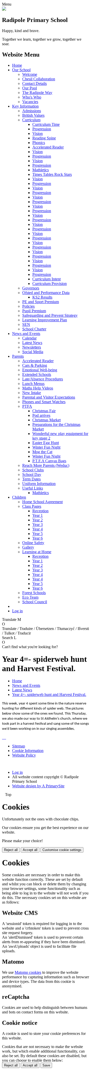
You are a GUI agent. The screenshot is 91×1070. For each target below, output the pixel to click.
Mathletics (40, 170)
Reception (40, 511)
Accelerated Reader (48, 147)
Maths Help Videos (37, 388)
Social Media (32, 352)
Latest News (32, 343)
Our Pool (29, 88)
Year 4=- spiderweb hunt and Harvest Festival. (49, 694)
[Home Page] (4, 9)
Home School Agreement (42, 502)
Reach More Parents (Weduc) (45, 465)
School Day (31, 474)
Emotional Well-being (39, 370)
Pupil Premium (34, 311)
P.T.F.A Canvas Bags (49, 461)
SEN (26, 324)
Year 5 (37, 533)
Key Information (25, 106)
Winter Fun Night (46, 447)
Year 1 (37, 515)
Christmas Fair (44, 411)
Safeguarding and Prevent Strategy (50, 315)
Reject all (11, 850)
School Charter (34, 329)
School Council (34, 602)
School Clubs (33, 470)
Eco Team (30, 597)
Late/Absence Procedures (42, 379)
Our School (21, 70)
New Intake (31, 393)
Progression (41, 129)
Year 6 (37, 538)
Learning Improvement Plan (44, 320)
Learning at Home (36, 552)
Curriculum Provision (49, 283)
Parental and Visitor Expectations (48, 397)
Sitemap (18, 746)
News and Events (26, 333)
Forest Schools (34, 593)
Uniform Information (39, 483)
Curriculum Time (46, 124)
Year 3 (37, 524)
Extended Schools (36, 374)
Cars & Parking (34, 365)
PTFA (27, 406)
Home (17, 65)
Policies (28, 306)
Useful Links (32, 488)
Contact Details (34, 83)
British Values (33, 115)
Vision (37, 133)
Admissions (31, 111)
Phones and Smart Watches (43, 402)
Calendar (29, 338)
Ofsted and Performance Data (46, 292)
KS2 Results (42, 297)
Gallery (28, 547)
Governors (30, 288)
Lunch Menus (33, 383)
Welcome (29, 74)
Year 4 (37, 529)
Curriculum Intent (46, 279)
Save (46, 1065)
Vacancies (30, 102)
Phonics (38, 142)
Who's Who (31, 97)
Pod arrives (41, 415)
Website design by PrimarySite (38, 786)
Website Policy (24, 755)
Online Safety (33, 543)
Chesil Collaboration (38, 79)
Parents (18, 356)
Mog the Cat (42, 452)
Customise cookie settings (61, 850)
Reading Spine (44, 138)
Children (19, 497)
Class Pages (31, 506)
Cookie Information (27, 750)
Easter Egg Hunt (45, 443)
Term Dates (31, 479)
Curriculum (31, 120)
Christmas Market (46, 420)
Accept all (30, 850)
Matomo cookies (28, 972)
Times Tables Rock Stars (52, 174)
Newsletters (31, 347)
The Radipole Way (37, 92)
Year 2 (37, 520)
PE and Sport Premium (40, 302)
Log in (17, 611)
